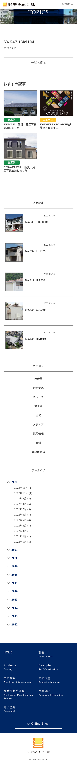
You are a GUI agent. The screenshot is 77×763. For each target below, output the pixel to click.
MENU (66, 4)
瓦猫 (38, 442)
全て (38, 415)
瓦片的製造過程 (18, 694)
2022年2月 (20, 536)
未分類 (38, 378)
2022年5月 (20, 520)
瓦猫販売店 (38, 452)
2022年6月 (20, 514)
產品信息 (49, 680)
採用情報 (38, 433)
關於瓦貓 (18, 680)
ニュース (38, 397)
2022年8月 (20, 504)
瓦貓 (45, 654)
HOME (8, 652)
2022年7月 (20, 509)
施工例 (38, 406)
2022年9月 (20, 498)
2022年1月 (20, 541)
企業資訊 (50, 692)
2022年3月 (20, 531)
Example (48, 667)
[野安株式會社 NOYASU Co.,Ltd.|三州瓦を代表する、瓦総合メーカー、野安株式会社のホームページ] (19, 4)
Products (10, 667)
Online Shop (40, 723)
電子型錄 (10, 709)
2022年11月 (21, 487)
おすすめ (38, 388)
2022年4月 (20, 525)
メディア (38, 424)
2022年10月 (21, 493)
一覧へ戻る (38, 62)
